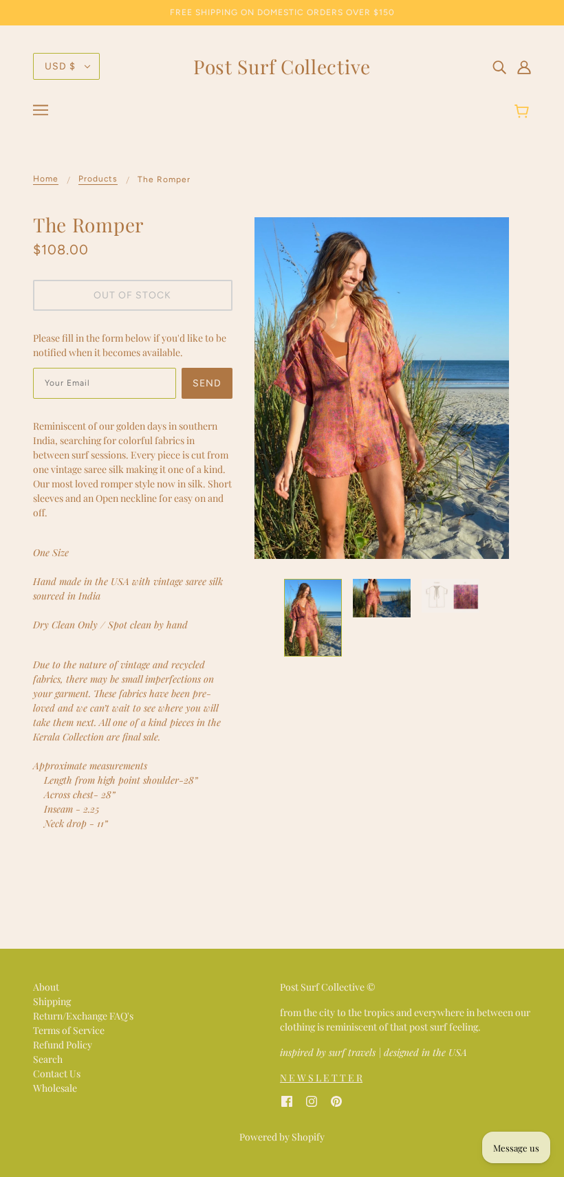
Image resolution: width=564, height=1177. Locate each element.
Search (48, 1059)
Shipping (52, 1001)
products (98, 179)
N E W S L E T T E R (321, 1077)
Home (45, 179)
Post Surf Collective (282, 66)
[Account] (524, 66)
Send (207, 383)
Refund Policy (62, 1044)
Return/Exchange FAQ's (83, 1015)
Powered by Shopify (282, 1136)
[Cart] (524, 112)
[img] (499, 66)
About (46, 986)
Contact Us (56, 1073)
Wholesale (55, 1087)
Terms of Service (69, 1030)
